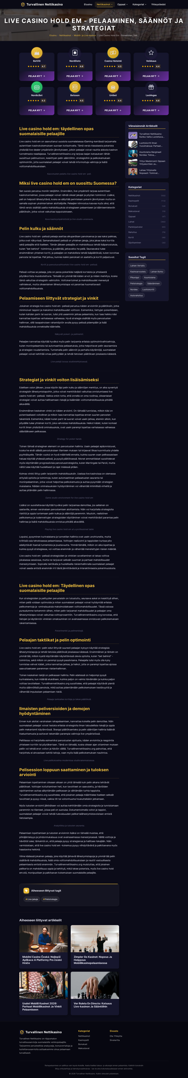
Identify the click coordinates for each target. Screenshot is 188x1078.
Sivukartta (115, 1040)
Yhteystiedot (158, 4)
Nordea (133, 289)
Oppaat (121, 4)
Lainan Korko (157, 271)
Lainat (131, 221)
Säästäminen (153, 283)
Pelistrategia (51, 899)
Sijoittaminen (134, 242)
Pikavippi (134, 277)
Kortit (131, 237)
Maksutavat (134, 211)
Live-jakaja (32, 899)
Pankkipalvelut (135, 227)
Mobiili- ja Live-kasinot (85, 35)
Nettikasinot (103, 4)
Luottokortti (148, 289)
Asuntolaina (149, 277)
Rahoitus (132, 232)
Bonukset (132, 206)
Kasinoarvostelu (138, 271)
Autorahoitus (136, 295)
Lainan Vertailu (137, 265)
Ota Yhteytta (116, 1036)
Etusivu (88, 4)
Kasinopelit (133, 200)
